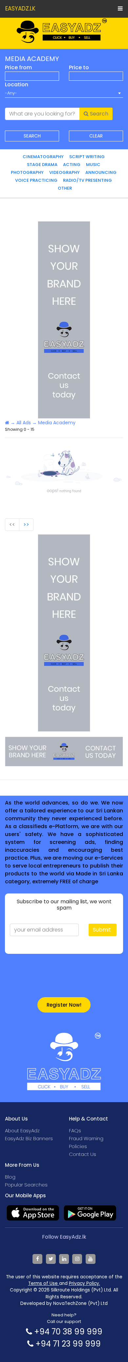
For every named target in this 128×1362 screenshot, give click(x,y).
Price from (18, 67)
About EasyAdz (22, 1130)
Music (93, 164)
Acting (71, 164)
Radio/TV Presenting (87, 180)
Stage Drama (42, 164)
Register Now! (64, 1004)
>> (26, 524)
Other (65, 188)
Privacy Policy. (84, 1283)
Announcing (101, 172)
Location (16, 84)
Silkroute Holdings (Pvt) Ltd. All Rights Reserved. (82, 1293)
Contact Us (82, 1154)
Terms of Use (43, 1283)
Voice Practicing (36, 180)
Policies (78, 1146)
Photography (27, 172)
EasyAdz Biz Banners (29, 1138)
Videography (64, 172)
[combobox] (64, 93)
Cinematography (43, 157)
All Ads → (26, 422)
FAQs (75, 1130)
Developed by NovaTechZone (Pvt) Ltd (64, 1303)
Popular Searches (26, 1184)
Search (98, 113)
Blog (10, 1176)
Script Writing (87, 157)
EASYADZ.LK (20, 8)
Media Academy (56, 422)
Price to (79, 67)
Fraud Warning (86, 1138)
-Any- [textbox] (11, 93)
